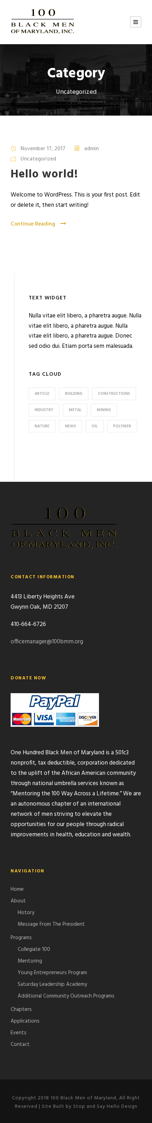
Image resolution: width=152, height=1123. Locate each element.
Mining (104, 410)
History (26, 912)
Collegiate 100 (34, 949)
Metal (75, 410)
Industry (44, 410)
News (70, 426)
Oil (95, 426)
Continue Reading (33, 224)
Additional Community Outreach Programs (66, 996)
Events (19, 1033)
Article (42, 394)
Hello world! (44, 174)
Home (17, 889)
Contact (20, 1044)
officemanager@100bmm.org (47, 642)
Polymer (122, 426)
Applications (25, 1021)
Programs (21, 938)
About (18, 901)
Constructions (114, 394)
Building (73, 394)
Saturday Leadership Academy (52, 984)
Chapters (21, 1009)
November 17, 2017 (43, 149)
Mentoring (30, 961)
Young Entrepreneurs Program (52, 973)
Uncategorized (38, 159)
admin (91, 149)
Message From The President (51, 924)
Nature (42, 426)
